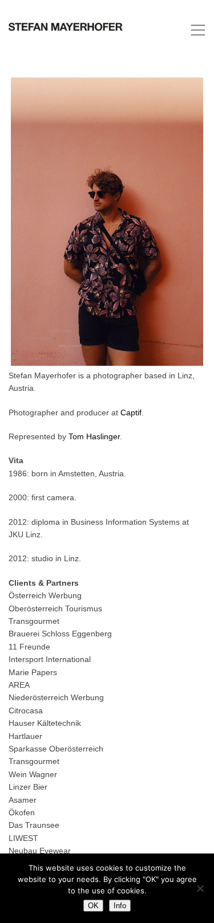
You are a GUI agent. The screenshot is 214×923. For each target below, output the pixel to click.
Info (120, 905)
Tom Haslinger (94, 436)
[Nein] (199, 888)
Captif (131, 412)
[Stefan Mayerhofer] (66, 30)
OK (93, 905)
